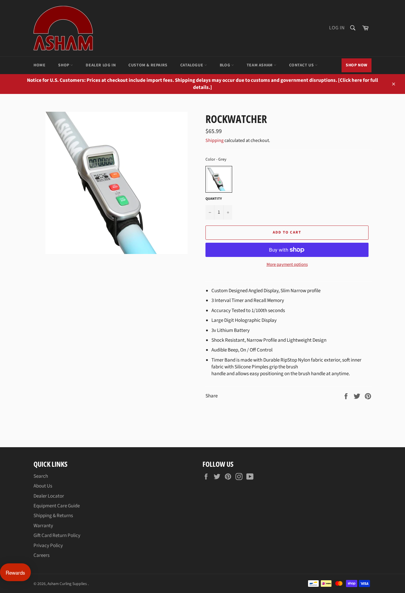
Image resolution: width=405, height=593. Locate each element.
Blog (225, 65)
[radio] (218, 179)
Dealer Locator (49, 496)
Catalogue (192, 65)
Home (39, 65)
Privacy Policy (48, 545)
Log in (337, 27)
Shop (64, 65)
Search (41, 476)
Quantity (213, 198)
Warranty (43, 525)
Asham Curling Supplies (67, 583)
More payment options (287, 265)
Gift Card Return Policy (57, 535)
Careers (42, 555)
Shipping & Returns (53, 515)
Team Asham (260, 65)
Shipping (214, 140)
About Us (43, 486)
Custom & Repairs (148, 65)
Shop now (356, 65)
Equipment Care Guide (57, 505)
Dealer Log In (101, 65)
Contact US (302, 65)
